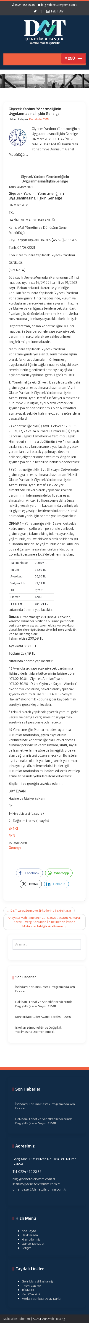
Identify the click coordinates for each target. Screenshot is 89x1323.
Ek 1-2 (13, 828)
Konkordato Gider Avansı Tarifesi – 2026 (43, 1017)
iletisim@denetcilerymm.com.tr (36, 1184)
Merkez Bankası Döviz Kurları (42, 1299)
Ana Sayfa (29, 1231)
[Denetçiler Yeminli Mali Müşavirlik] (44, 31)
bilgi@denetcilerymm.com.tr (59, 5)
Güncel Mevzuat (33, 1243)
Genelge (15, 848)
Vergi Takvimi (31, 1294)
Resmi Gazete (31, 1286)
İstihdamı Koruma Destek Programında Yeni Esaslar (45, 989)
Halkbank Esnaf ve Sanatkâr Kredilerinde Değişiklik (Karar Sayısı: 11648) (44, 1004)
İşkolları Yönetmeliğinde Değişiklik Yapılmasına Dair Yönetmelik (38, 1029)
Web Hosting (56, 1319)
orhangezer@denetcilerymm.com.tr (40, 1189)
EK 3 (12, 836)
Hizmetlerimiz (31, 1239)
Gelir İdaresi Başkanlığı (37, 1281)
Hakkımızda (30, 1235)
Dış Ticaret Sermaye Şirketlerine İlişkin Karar (39, 910)
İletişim (26, 1248)
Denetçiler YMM (39, 119)
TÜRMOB (28, 1290)
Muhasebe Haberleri (16, 1319)
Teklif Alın (57, 11)
